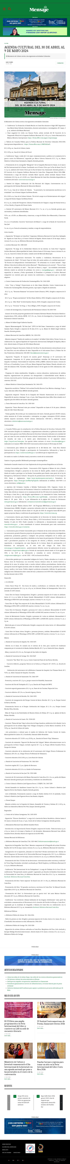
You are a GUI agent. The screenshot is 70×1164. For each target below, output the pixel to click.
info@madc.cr (21, 483)
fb (13, 1160)
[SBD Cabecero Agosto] (35, 31)
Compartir (60, 63)
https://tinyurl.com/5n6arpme (14, 441)
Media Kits (5, 1149)
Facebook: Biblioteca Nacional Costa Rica (17, 877)
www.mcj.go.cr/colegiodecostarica (15, 548)
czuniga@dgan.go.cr (48, 270)
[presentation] (8, 1102)
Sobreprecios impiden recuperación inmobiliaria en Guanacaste (27, 981)
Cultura (6, 43)
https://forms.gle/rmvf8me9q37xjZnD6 (26, 480)
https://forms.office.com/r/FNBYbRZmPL (37, 144)
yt (17, 1160)
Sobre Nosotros (6, 1144)
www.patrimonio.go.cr (11, 502)
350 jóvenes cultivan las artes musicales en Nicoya (23, 979)
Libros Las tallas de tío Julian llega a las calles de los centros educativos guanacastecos (34, 977)
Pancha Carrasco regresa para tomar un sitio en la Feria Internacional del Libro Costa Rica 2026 (50, 1066)
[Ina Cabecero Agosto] (35, 22)
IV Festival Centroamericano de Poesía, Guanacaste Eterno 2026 (51, 1022)
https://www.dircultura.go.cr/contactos (16, 527)
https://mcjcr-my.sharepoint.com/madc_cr (40, 478)
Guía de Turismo (6, 1152)
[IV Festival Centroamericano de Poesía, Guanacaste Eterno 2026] (51, 1010)
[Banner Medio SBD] (35, 960)
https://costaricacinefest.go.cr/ (25, 453)
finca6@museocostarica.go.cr (39, 353)
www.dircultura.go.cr (11, 524)
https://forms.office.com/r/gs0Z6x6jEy (35, 497)
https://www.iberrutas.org (48, 513)
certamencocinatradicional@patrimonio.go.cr (41, 502)
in (22, 1160)
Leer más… (7, 1035)
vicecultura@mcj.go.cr (58, 441)
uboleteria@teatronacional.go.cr (22, 421)
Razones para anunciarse (9, 1147)
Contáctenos (16, 1152)
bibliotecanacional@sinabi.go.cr (48, 841)
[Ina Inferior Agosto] (35, 1126)
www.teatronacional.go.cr (27, 179)
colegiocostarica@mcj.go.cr (20, 550)
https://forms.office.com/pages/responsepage (42, 138)
